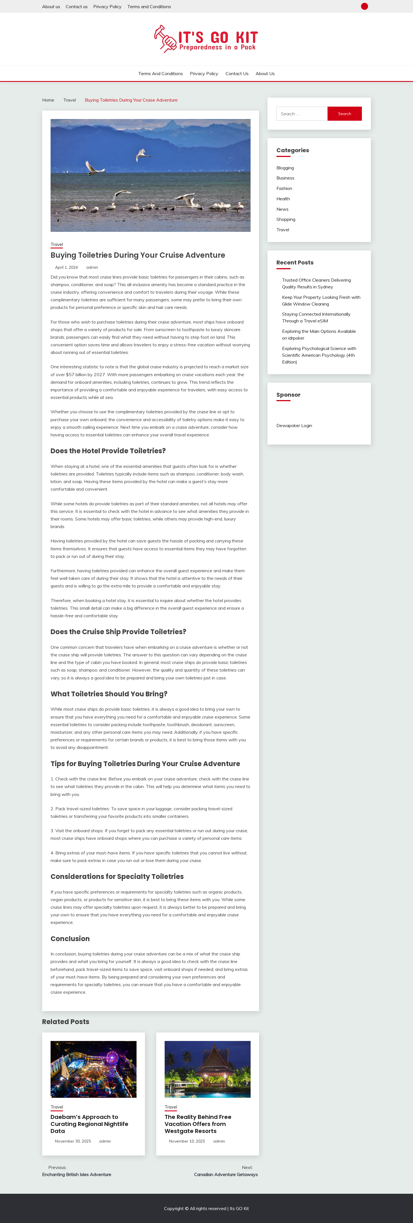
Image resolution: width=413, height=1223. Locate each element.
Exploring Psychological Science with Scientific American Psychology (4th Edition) (319, 355)
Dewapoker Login (294, 425)
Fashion (284, 188)
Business (285, 178)
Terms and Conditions (149, 6)
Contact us (77, 6)
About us (51, 6)
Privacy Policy (107, 6)
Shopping (285, 219)
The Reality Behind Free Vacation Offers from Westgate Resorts (198, 1124)
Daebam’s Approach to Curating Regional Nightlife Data (89, 1124)
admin (92, 267)
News (282, 209)
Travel (57, 244)
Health (283, 198)
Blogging (285, 167)
